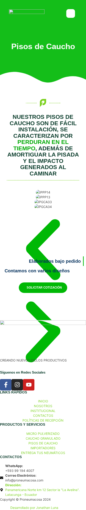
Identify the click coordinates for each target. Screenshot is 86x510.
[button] (43, 250)
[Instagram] (17, 384)
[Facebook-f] (5, 384)
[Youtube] (28, 384)
